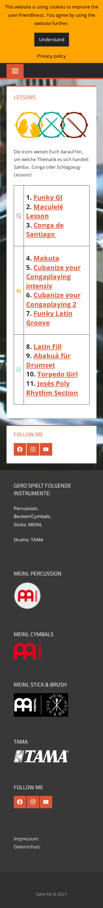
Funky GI (48, 197)
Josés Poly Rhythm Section (52, 388)
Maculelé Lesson (44, 211)
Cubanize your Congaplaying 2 (53, 299)
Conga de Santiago (45, 229)
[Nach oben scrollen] (93, 898)
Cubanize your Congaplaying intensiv (53, 276)
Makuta (46, 257)
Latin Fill (48, 346)
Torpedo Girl (57, 373)
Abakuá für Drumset (48, 360)
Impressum (26, 838)
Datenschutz (27, 846)
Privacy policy (51, 56)
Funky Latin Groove (49, 318)
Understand (51, 39)
